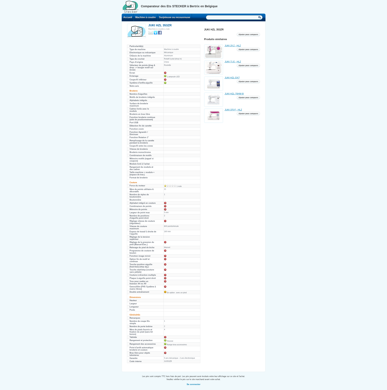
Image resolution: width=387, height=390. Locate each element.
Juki (168, 29)
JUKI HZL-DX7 (232, 77)
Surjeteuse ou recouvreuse (174, 17)
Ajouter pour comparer (248, 34)
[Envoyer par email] (150, 32)
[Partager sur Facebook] (160, 32)
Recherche (259, 17)
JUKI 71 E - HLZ (233, 61)
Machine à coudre (145, 17)
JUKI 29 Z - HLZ (233, 45)
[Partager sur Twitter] (155, 32)
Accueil (127, 17)
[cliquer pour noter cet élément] (170, 185)
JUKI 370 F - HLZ (233, 109)
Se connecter (193, 384)
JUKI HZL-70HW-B (234, 93)
